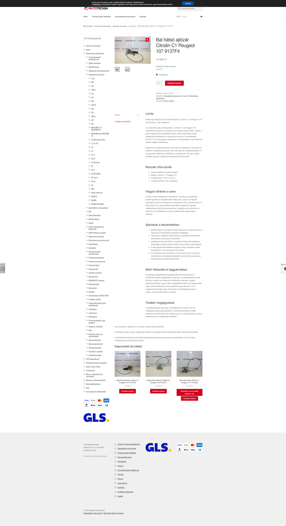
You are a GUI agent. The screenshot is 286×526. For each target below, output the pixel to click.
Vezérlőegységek (95, 355)
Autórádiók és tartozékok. (98, 208)
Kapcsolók (93, 288)
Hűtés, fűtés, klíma (93, 366)
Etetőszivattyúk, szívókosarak (95, 252)
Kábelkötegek (94, 284)
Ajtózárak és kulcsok (120, 26)
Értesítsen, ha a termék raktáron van (189, 392)
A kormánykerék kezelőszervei (95, 58)
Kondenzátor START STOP (99, 295)
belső (88, 49)
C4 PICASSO (96, 173)
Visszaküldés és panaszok (125, 16)
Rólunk (120, 479)
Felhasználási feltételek (101, 16)
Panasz (120, 466)
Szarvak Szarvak (95, 340)
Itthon (86, 16)
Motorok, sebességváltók (95, 380)
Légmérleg (93, 309)
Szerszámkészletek (93, 384)
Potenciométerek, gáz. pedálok (97, 321)
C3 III (93, 158)
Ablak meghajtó (95, 63)
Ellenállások (93, 244)
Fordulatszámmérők (96, 257)
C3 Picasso (95, 162)
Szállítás (142, 16)
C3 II (93, 155)
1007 (93, 78)
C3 (92, 151)
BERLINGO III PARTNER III (100, 134)
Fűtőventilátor (94, 265)
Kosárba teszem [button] (127, 391)
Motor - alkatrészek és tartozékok (94, 375)
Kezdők (91, 292)
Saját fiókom (122, 483)
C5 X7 (93, 181)
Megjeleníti (93, 316)
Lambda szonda (95, 299)
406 (92, 108)
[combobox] (189, 8)
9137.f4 (165, 101)
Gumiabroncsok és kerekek (96, 363)
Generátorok (93, 269)
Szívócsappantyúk (96, 344)
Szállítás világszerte (125, 492)
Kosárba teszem (174, 83)
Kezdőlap (89, 26)
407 (92, 112)
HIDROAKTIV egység (96, 280)
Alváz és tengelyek (93, 46)
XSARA (94, 200)
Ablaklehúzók (94, 67)
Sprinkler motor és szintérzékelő (96, 335)
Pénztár (120, 474)
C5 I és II (94, 177)
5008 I (93, 116)
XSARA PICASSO (97, 204)
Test (87, 388)
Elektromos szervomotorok (99, 240)
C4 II (93, 170)
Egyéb (91, 223)
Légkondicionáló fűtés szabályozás (97, 304)
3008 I (93, 89)
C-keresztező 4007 (98, 139)
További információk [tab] (123, 121)
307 (92, 97)
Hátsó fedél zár (97, 192)
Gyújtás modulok (95, 273)
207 (92, 86)
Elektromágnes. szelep (97, 232)
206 (92, 82)
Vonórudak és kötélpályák (96, 391)
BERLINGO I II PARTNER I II (96, 128)
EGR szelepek (94, 219)
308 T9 (93, 105)
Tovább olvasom (189, 398)
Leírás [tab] (117, 115)
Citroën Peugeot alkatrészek (128, 444)
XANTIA (94, 196)
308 (92, 101)
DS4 (92, 189)
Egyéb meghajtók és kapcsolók (96, 228)
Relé (90, 330)
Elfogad (188, 3)
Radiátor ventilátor (96, 326)
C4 (92, 166)
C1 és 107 (132, 26)
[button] (147, 40)
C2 (92, 147)
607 (92, 120)
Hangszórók (93, 276)
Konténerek (90, 370)
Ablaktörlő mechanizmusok (99, 71)
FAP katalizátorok (92, 359)
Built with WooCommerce (114, 513)
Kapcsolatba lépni (124, 457)
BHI (90, 211)
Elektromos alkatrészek (103, 26)
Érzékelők (92, 248)
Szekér (120, 496)
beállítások (97, 4)
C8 (92, 185)
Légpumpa (93, 313)
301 (92, 93)
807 (92, 124)
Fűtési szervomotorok (97, 261)
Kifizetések (121, 461)
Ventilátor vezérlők (96, 351)
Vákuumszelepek (95, 347)
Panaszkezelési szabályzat (128, 470)
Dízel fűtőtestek (95, 215)
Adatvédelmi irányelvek (126, 448)
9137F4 (171, 101)
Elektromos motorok (96, 236)
